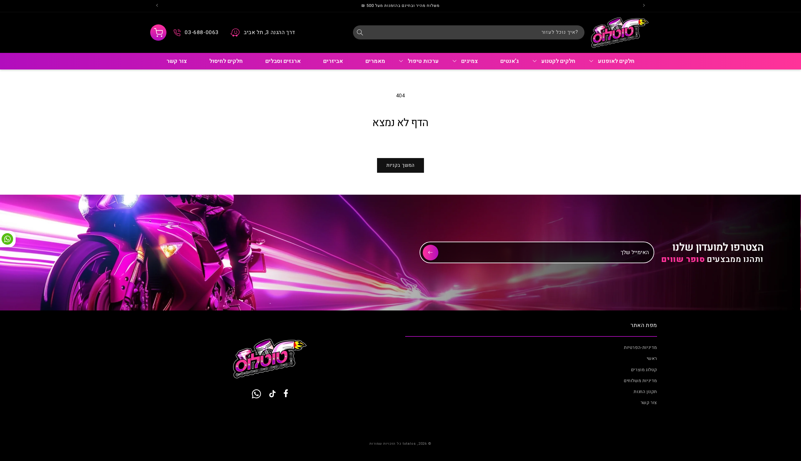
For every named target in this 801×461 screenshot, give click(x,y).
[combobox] (468, 32)
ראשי (652, 358)
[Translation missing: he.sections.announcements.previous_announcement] (644, 6)
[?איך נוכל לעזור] (360, 32)
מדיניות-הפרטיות (640, 347)
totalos (409, 443)
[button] (158, 32)
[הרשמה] (430, 252)
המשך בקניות (400, 165)
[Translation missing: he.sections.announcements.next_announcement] (157, 6)
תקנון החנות (645, 391)
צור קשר (648, 402)
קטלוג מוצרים (644, 369)
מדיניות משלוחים (640, 380)
